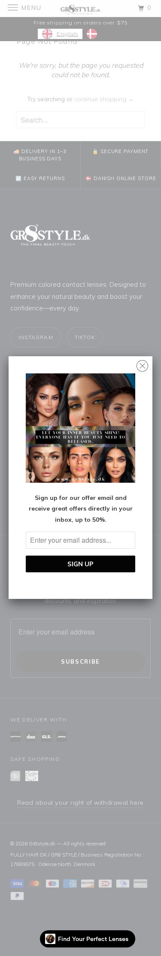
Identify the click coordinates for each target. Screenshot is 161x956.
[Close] (142, 364)
